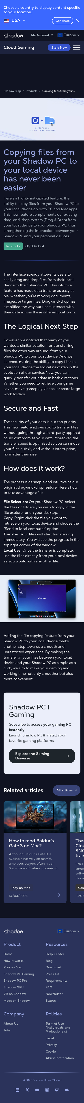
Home (8, 954)
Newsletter (54, 994)
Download (53, 967)
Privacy (51, 1045)
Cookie (51, 1051)
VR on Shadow (15, 994)
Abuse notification (60, 1058)
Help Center (55, 954)
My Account (40, 35)
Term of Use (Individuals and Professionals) (58, 1027)
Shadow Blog (12, 91)
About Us (11, 1023)
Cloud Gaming (19, 47)
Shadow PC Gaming (19, 974)
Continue (63, 21)
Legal (50, 1038)
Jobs (7, 1030)
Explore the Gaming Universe (32, 756)
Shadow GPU (14, 987)
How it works (14, 961)
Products (31, 91)
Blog (49, 961)
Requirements (56, 980)
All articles (64, 790)
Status (51, 1001)
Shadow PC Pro (15, 980)
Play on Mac (13, 967)
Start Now (59, 47)
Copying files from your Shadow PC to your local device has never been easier (61, 91)
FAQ (49, 987)
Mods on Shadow (17, 1001)
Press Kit (52, 974)
